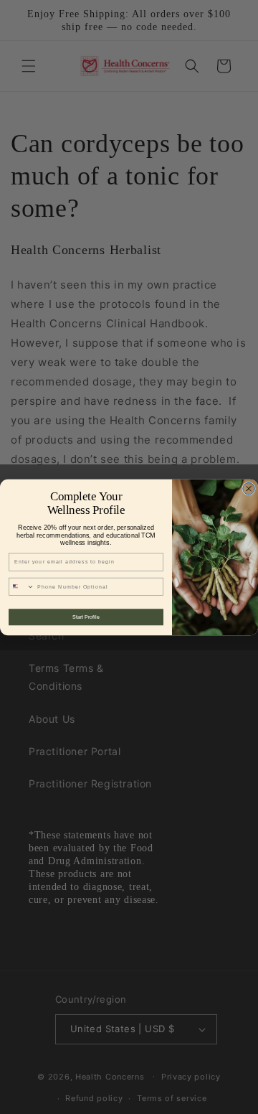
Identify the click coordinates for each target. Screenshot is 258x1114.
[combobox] (21, 586)
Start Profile (86, 616)
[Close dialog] (249, 488)
